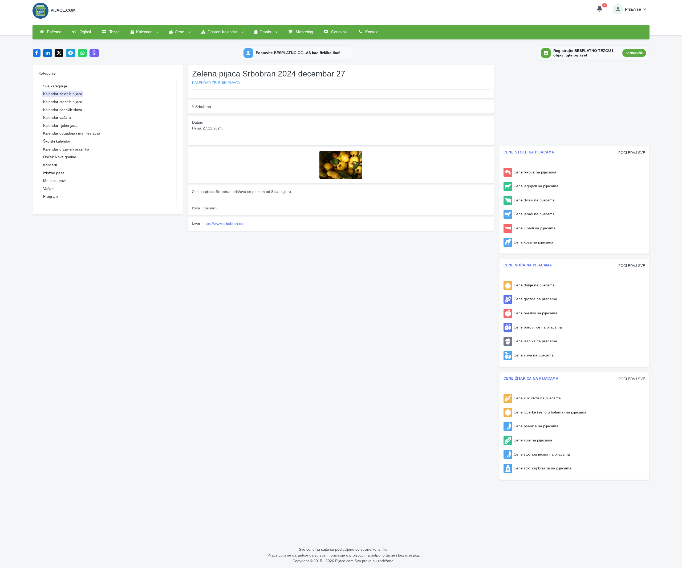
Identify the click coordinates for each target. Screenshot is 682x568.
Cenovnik (339, 32)
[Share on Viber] (94, 53)
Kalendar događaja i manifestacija (71, 133)
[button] (144, 32)
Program (50, 196)
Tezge (114, 32)
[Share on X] (59, 53)
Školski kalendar (57, 141)
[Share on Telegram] (70, 53)
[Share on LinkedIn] (47, 53)
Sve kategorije (55, 86)
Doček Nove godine (59, 157)
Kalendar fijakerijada (60, 125)
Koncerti (50, 165)
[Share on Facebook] (37, 53)
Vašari (48, 188)
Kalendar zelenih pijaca (62, 94)
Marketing (304, 32)
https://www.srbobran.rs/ (222, 223)
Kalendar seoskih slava (62, 110)
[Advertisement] (341, 270)
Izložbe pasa (53, 173)
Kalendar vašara (57, 117)
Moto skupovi (54, 180)
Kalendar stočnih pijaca (62, 102)
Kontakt (371, 32)
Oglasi (85, 32)
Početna (53, 32)
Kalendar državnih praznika (66, 149)
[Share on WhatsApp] (82, 53)
